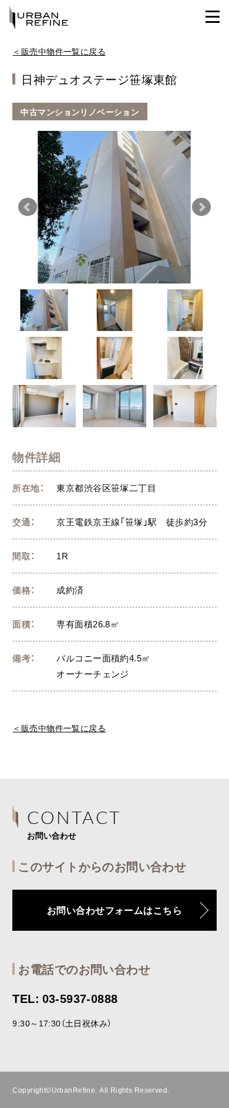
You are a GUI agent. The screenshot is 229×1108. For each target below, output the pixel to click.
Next (201, 207)
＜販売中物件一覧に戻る (59, 51)
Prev (27, 207)
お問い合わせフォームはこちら (114, 910)
